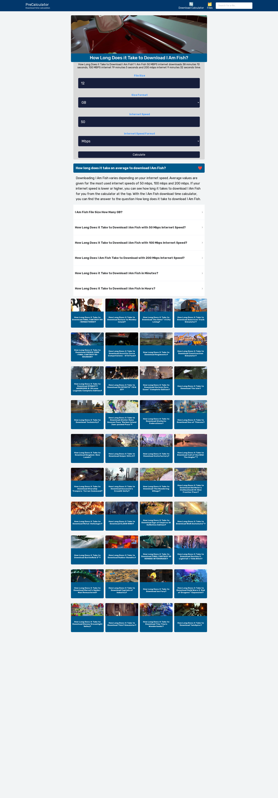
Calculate (139, 154)
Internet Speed (139, 114)
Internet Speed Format (139, 133)
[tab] (139, 212)
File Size (139, 75)
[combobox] (234, 5)
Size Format (139, 94)
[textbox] (234, 5)
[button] (139, 212)
